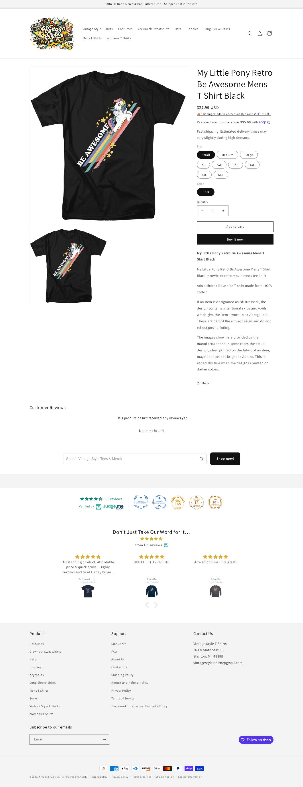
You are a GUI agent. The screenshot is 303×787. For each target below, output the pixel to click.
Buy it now (235, 239)
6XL (221, 175)
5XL (204, 175)
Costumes (37, 644)
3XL (235, 165)
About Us (118, 659)
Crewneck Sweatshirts (45, 652)
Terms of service (141, 776)
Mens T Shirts (39, 691)
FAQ (114, 652)
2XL (219, 165)
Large (249, 155)
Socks (34, 698)
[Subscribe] (104, 739)
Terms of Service (123, 698)
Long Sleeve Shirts (43, 683)
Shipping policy (164, 776)
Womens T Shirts (41, 714)
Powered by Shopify (76, 776)
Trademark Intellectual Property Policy (139, 706)
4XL (252, 165)
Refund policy (99, 776)
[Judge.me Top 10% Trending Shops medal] (215, 502)
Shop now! (225, 458)
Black (206, 192)
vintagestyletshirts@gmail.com (218, 662)
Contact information (190, 776)
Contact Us (119, 667)
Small (206, 155)
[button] (250, 33)
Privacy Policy (121, 691)
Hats (33, 659)
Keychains (37, 675)
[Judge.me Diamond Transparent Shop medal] (159, 502)
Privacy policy (120, 776)
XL (203, 165)
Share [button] (205, 383)
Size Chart (118, 644)
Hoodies (35, 667)
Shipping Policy (122, 675)
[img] (151, 539)
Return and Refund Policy (129, 683)
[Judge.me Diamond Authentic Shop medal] (141, 502)
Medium (228, 155)
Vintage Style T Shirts (45, 706)
